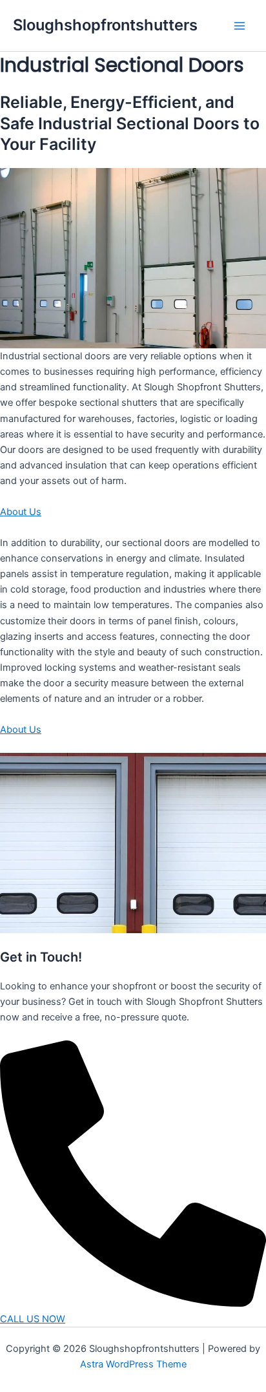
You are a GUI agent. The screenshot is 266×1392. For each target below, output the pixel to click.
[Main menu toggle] (239, 25)
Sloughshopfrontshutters (105, 25)
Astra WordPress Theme (133, 1364)
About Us (20, 512)
